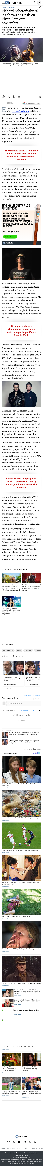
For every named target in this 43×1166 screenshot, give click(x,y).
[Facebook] (8, 1142)
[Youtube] (19, 1142)
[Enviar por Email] (19, 96)
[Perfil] (22, 1137)
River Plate (28, 650)
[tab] (10, 710)
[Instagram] (25, 1142)
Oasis (19, 650)
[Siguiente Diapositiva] (39, 673)
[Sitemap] (35, 1142)
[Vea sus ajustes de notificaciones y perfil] (39, 3)
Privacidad (31, 1148)
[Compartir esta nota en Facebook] (3, 96)
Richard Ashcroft (8, 650)
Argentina (38, 650)
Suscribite (10, 237)
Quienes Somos (14, 1148)
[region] (21, 723)
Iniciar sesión (27, 695)
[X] (14, 1142)
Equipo (38, 1148)
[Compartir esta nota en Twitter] (8, 96)
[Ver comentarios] (39, 8)
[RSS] (29, 1142)
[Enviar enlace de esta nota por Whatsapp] (14, 96)
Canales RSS (5, 1148)
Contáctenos (24, 1148)
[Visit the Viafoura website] (37, 749)
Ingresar (34, 3)
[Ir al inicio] (13, 2)
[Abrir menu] (3, 2)
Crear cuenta (36, 695)
